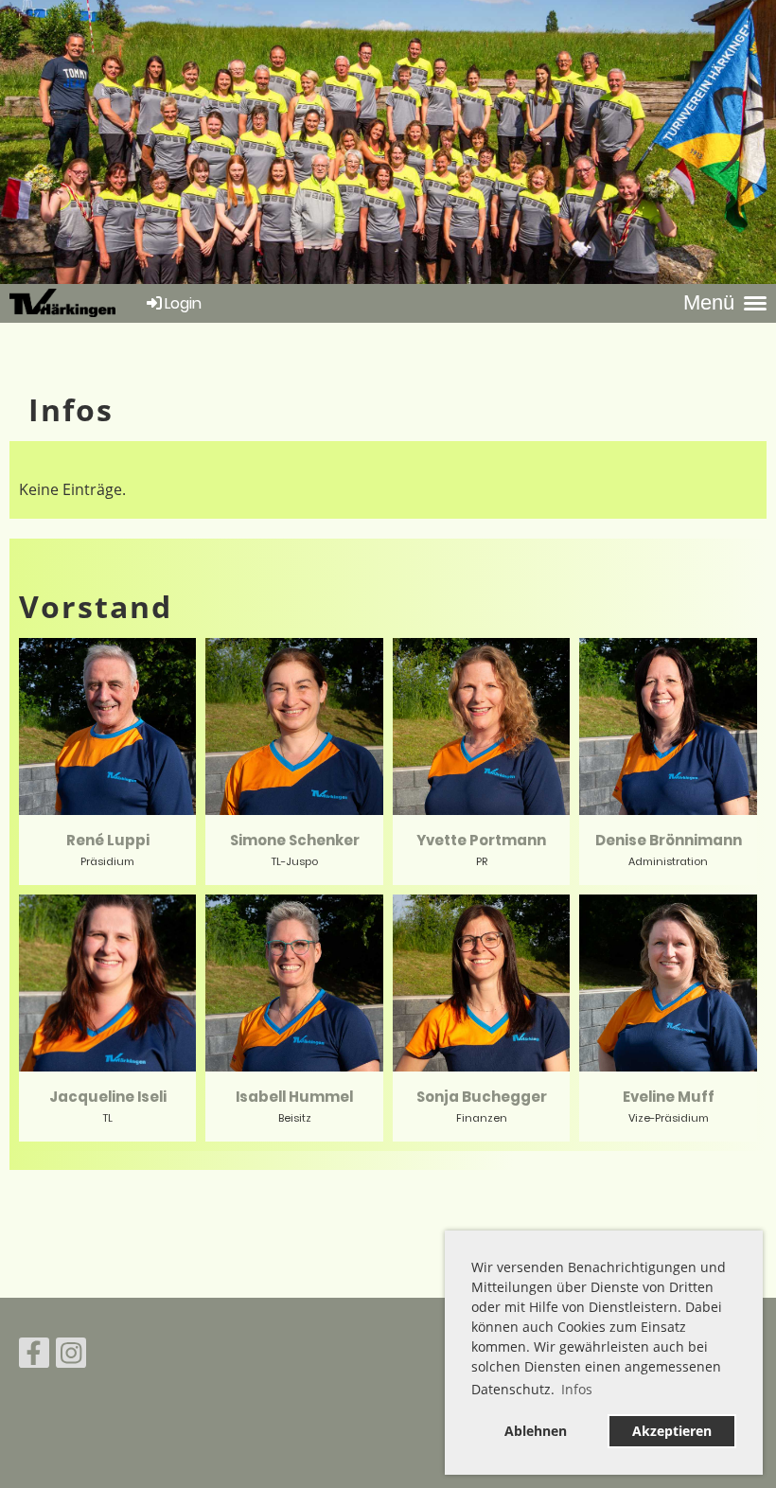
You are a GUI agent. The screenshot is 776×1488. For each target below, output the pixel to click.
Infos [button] (576, 1389)
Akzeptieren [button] (672, 1431)
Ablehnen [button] (535, 1431)
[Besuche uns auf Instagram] (71, 1356)
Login (183, 303)
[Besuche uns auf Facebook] (34, 1356)
